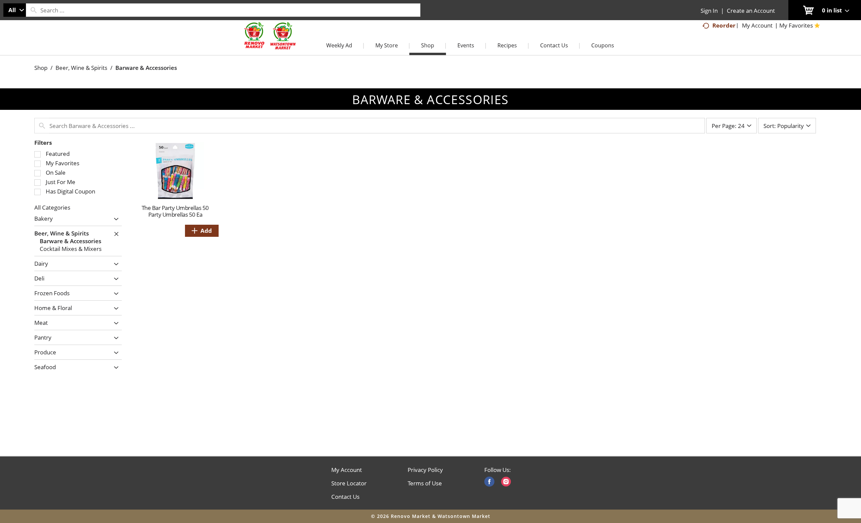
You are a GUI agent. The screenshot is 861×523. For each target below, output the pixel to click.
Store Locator (349, 483)
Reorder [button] (724, 25)
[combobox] (14, 10)
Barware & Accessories (146, 68)
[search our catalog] (33, 10)
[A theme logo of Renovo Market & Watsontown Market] (269, 42)
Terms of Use (425, 483)
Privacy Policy (425, 470)
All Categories (52, 207)
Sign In (709, 10)
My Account (346, 470)
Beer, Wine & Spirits (81, 68)
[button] (114, 219)
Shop (40, 68)
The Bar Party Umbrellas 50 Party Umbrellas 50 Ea (175, 211)
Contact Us (345, 496)
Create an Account (751, 10)
